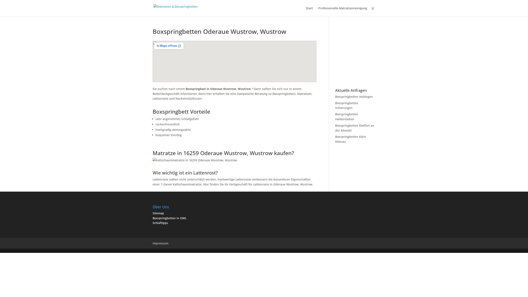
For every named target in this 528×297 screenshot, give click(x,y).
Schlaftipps (160, 223)
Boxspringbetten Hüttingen (354, 97)
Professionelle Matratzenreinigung (342, 8)
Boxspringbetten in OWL (169, 218)
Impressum (160, 243)
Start (309, 8)
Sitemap (158, 213)
